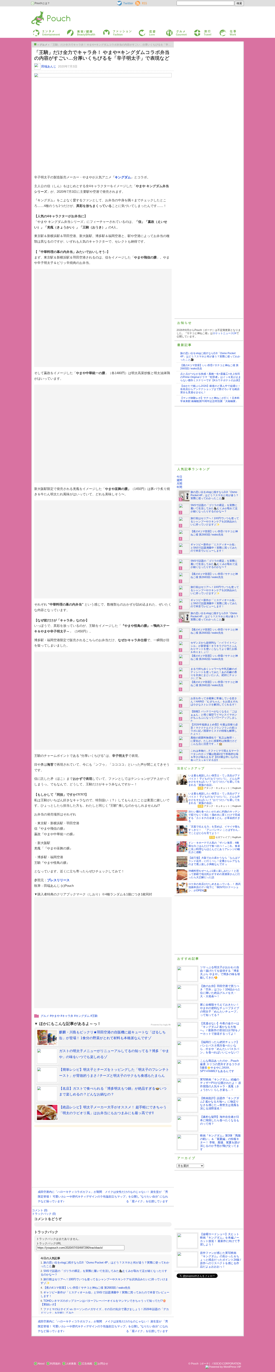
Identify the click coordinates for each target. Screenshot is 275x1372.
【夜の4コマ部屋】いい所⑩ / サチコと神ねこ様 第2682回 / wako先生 (214, 657)
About (41, 1363)
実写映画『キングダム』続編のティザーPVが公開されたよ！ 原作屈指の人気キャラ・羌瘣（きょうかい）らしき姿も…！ (220, 1084)
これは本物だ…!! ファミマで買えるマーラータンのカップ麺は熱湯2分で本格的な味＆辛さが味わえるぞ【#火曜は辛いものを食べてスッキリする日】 (215, 755)
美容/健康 (72, 30)
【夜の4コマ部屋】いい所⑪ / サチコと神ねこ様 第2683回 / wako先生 (86, 1287)
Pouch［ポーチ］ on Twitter (124, 3)
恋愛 (141, 30)
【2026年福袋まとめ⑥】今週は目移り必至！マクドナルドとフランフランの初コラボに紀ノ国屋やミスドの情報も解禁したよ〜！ (214, 729)
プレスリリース (58, 880)
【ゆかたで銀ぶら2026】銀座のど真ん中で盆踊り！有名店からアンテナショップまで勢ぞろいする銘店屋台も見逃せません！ (210, 389)
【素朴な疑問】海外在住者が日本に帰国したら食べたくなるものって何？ (219, 1120)
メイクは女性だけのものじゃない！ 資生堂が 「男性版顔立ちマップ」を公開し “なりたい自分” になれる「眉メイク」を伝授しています (135, 1196)
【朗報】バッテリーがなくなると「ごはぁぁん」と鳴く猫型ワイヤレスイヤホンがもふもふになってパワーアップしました (214, 716)
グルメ (169, 30)
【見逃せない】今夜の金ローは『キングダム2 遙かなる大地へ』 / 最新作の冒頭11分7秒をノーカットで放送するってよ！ (220, 1028)
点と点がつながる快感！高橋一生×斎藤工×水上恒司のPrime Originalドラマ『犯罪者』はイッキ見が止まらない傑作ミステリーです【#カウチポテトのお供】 (210, 377)
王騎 (95, 1015)
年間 (179, 487)
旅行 (196, 30)
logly (239, 768)
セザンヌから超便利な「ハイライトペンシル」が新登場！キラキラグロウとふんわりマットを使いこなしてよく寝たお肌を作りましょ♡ (214, 647)
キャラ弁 (67, 1015)
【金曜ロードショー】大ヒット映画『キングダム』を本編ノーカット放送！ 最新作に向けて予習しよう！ (220, 1239)
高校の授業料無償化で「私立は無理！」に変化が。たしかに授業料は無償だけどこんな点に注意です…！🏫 (214, 741)
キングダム (123, 177)
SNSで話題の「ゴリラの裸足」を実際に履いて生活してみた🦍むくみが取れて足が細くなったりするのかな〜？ (214, 508)
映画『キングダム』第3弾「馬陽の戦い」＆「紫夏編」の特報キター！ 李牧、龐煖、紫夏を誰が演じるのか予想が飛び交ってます (220, 1142)
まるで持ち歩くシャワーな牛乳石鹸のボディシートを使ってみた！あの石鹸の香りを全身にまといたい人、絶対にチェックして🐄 (214, 673)
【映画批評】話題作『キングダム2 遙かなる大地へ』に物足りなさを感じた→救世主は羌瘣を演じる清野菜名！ (219, 1103)
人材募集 (71, 1363)
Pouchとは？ (42, 3)
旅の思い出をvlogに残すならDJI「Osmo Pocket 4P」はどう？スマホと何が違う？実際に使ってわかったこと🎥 (210, 356)
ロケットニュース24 (224, 333)
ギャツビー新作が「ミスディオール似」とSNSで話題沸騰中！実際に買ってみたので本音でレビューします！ (214, 547)
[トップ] (35, 44)
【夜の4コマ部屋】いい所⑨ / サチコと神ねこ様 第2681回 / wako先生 (214, 684)
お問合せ (103, 1363)
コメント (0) (39, 1210)
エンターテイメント (44, 30)
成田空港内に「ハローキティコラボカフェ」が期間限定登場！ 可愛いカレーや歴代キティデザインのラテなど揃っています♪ (70, 1196)
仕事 (222, 30)
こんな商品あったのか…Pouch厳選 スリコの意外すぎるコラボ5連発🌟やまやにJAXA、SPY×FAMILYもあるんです (220, 1066)
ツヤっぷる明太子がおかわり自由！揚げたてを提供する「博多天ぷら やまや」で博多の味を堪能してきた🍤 (220, 972)
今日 (179, 476)
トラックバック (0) (44, 1213)
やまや (55, 1015)
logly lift (167, 1024)
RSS (138, 2)
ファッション (110, 30)
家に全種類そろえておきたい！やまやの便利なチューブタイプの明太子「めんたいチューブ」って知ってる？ (219, 1010)
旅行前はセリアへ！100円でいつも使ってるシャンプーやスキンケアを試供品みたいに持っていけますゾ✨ (215, 521)
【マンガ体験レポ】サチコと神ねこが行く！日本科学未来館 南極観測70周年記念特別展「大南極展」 (210, 399)
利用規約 (55, 1363)
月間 (179, 483)
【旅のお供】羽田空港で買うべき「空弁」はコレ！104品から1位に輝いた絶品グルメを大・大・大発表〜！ (220, 991)
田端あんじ (48, 66)
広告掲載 (87, 1363)
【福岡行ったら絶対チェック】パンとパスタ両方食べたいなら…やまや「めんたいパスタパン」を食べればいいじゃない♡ (219, 1047)
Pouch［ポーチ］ (42, 12)
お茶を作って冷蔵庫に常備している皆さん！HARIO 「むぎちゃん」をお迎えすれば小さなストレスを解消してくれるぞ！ (214, 701)
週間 (179, 480)
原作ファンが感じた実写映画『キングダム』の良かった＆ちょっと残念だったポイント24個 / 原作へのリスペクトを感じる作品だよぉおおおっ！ (220, 1259)
